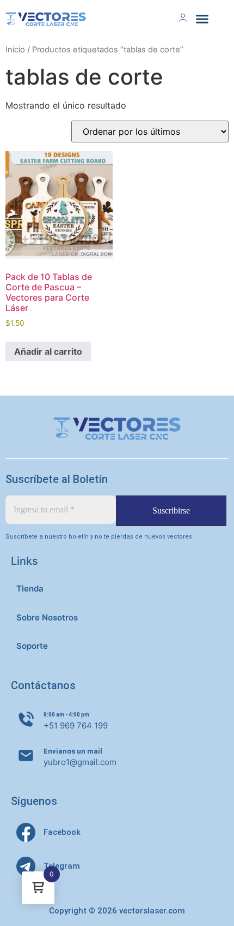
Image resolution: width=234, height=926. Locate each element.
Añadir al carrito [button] (48, 351)
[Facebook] (25, 832)
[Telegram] (25, 866)
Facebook (62, 832)
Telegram (62, 866)
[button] (202, 19)
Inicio (15, 50)
